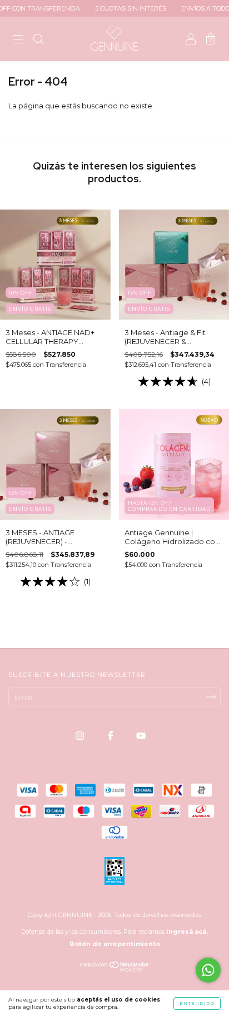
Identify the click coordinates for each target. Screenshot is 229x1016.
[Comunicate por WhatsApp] (208, 970)
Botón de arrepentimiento (114, 944)
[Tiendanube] (115, 968)
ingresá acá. (187, 931)
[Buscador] (38, 40)
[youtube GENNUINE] (141, 735)
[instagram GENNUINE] (80, 735)
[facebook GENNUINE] (111, 735)
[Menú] (18, 40)
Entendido (197, 1003)
